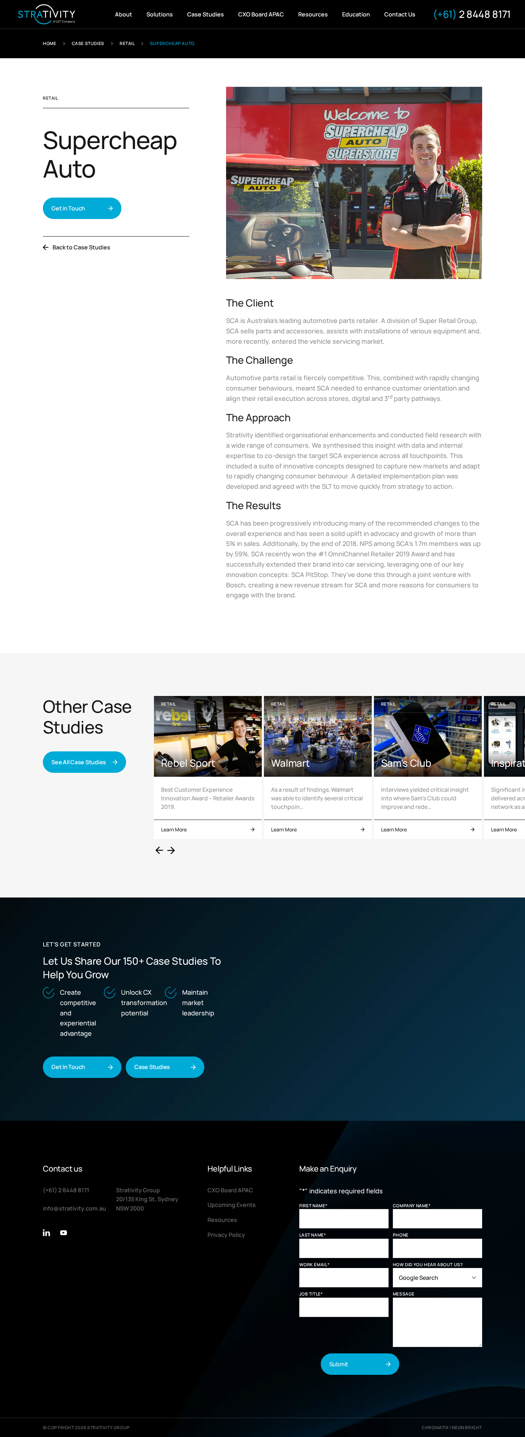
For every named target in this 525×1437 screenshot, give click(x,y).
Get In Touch (68, 1067)
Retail (127, 43)
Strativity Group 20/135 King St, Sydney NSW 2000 (147, 1199)
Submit (339, 1364)
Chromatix (435, 1427)
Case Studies (88, 43)
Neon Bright (467, 1427)
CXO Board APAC (230, 1190)
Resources (222, 1220)
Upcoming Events (232, 1205)
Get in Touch (68, 208)
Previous (159, 850)
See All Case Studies (78, 762)
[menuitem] (123, 14)
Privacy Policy (226, 1235)
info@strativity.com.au (74, 1208)
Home (49, 43)
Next (171, 850)
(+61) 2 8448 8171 (66, 1190)
